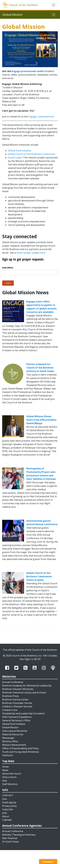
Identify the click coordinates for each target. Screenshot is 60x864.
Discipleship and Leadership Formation (23, 713)
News (5, 770)
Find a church (9, 777)
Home (5, 766)
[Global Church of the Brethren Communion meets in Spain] (13, 582)
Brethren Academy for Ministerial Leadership (26, 685)
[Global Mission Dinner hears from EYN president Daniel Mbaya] (13, 425)
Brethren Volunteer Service (17, 703)
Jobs (4, 812)
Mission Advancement (14, 744)
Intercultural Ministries (14, 730)
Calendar (7, 819)
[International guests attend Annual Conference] (13, 530)
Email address (7, 267)
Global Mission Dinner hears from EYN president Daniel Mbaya (41, 420)
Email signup (9, 802)
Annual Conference (12, 682)
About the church (11, 773)
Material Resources (12, 734)
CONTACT (7, 795)
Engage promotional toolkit (28, 71)
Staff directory (10, 784)
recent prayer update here (30, 252)
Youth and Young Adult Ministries (20, 751)
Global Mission (10, 727)
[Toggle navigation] (54, 5)
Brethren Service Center (15, 699)
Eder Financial (9, 838)
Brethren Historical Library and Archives (24, 692)
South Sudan (15, 157)
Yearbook (7, 755)
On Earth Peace (10, 841)
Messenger (8, 737)
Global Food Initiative (19, 150)
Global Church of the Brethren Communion (31, 154)
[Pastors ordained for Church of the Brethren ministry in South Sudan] (13, 373)
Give (4, 780)
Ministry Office (10, 741)
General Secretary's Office (16, 720)
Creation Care (9, 710)
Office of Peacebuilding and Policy (20, 748)
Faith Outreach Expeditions (17, 717)
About (5, 816)
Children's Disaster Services (17, 706)
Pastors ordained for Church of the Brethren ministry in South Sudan (40, 368)
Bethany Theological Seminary (19, 834)
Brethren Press (10, 696)
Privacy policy (9, 805)
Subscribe (7, 809)
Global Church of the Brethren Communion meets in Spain (39, 576)
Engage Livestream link (41, 116)
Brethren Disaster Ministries (17, 689)
